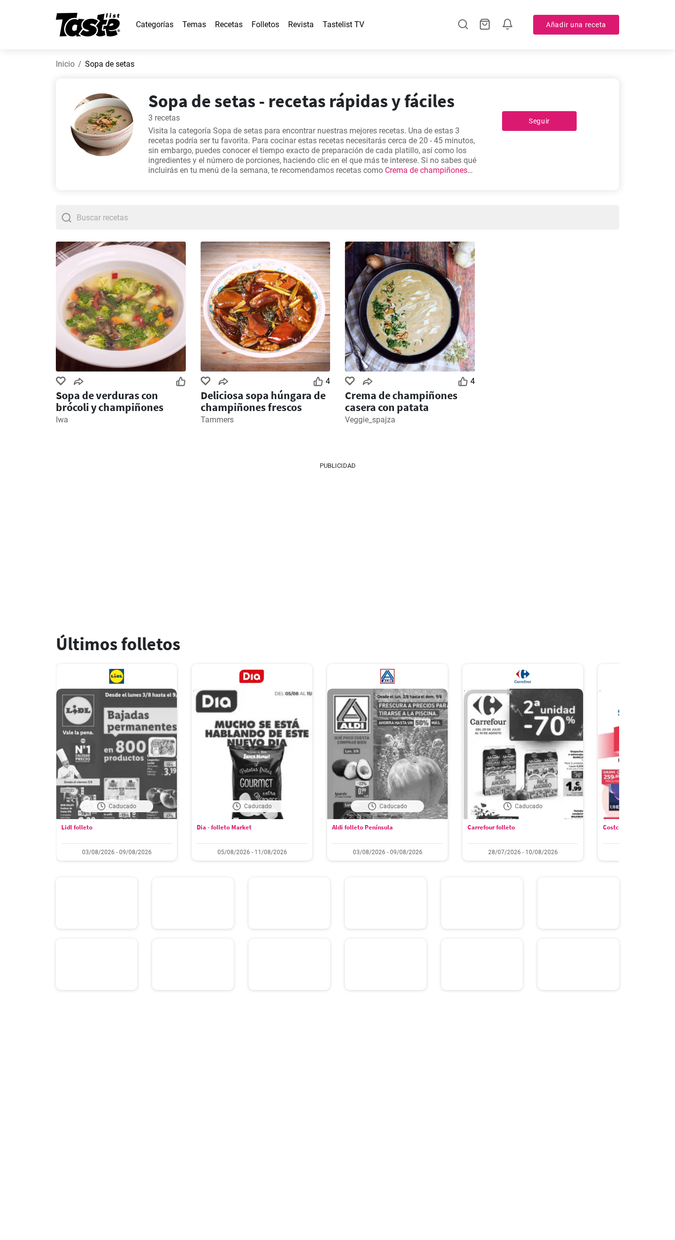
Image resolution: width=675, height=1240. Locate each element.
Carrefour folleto (491, 827)
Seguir (539, 121)
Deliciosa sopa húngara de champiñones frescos (263, 401)
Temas (194, 24)
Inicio (65, 64)
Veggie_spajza (370, 419)
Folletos (265, 24)
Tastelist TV (343, 24)
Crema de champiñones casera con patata (401, 401)
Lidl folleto (76, 827)
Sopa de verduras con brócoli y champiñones (110, 401)
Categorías (154, 24)
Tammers (217, 419)
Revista (301, 24)
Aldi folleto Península (362, 827)
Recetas (229, 24)
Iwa (62, 419)
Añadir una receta (576, 25)
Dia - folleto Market (224, 827)
